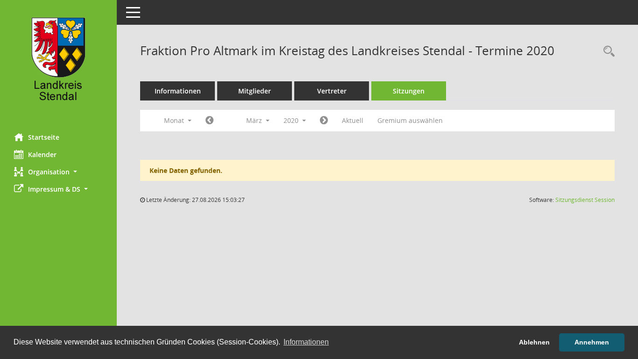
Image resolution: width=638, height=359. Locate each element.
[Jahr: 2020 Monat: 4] (324, 120)
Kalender (42, 154)
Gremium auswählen (410, 120)
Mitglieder (254, 90)
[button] (58, 171)
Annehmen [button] (591, 342)
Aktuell (352, 120)
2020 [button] (292, 120)
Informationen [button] (306, 342)
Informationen (178, 90)
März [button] (255, 120)
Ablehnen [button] (534, 342)
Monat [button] (175, 120)
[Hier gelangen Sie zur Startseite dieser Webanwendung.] (58, 63)
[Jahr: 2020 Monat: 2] (209, 120)
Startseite (43, 137)
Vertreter (332, 90)
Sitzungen (409, 90)
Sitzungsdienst (585, 200)
